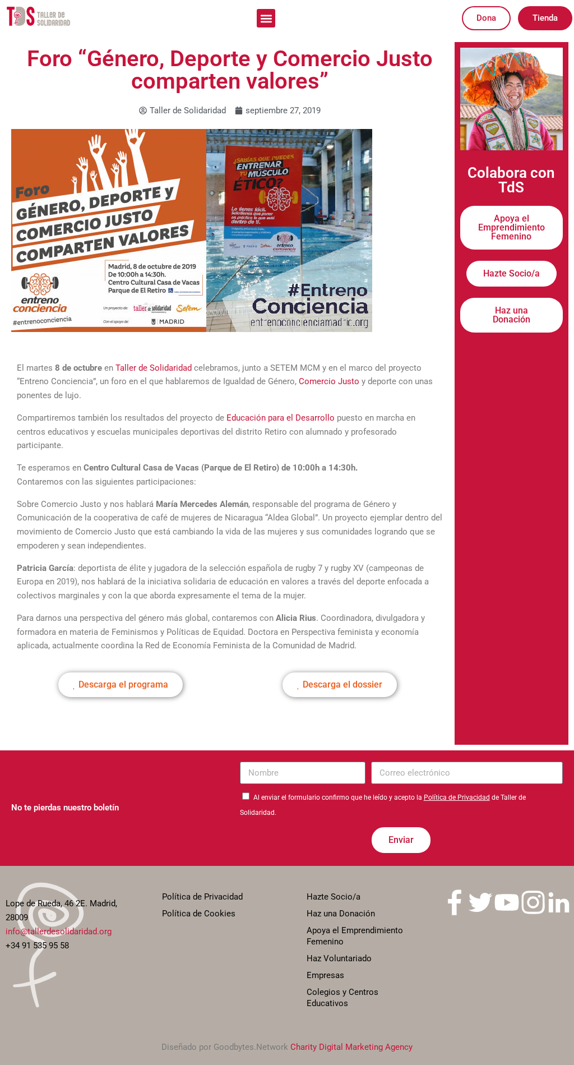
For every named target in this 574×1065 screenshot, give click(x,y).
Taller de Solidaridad (153, 368)
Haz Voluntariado (339, 958)
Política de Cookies (198, 914)
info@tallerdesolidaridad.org (59, 931)
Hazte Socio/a (333, 897)
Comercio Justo (329, 381)
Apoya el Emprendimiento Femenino (355, 936)
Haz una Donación (341, 914)
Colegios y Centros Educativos (342, 997)
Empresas (325, 975)
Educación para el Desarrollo (279, 418)
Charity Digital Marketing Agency (351, 1047)
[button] (266, 18)
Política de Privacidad (457, 797)
